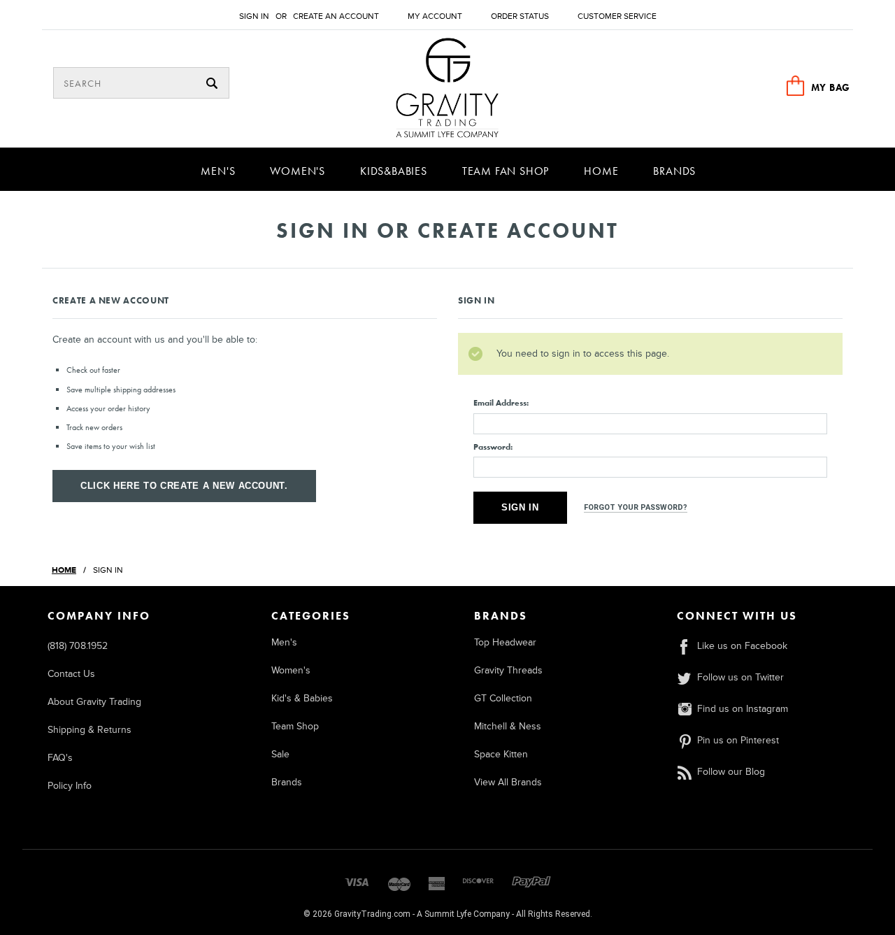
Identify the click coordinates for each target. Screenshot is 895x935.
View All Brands (508, 782)
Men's (218, 171)
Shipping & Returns (89, 730)
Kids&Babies (393, 171)
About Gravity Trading (94, 702)
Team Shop (295, 726)
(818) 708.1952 (78, 646)
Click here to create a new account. (184, 485)
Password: (493, 446)
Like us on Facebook (742, 646)
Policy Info (70, 786)
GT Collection (503, 698)
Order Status (520, 16)
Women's (297, 171)
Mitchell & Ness (507, 726)
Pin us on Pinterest (738, 740)
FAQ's (60, 758)
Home (601, 171)
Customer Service (617, 16)
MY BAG (830, 87)
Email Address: (501, 402)
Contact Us (71, 674)
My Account (435, 16)
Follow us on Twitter (740, 677)
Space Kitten (501, 754)
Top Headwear (505, 642)
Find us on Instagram (742, 709)
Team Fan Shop (505, 171)
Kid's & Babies (302, 698)
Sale (280, 754)
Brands (674, 171)
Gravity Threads (508, 670)
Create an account (336, 16)
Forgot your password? (635, 507)
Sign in (254, 16)
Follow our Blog (731, 772)
